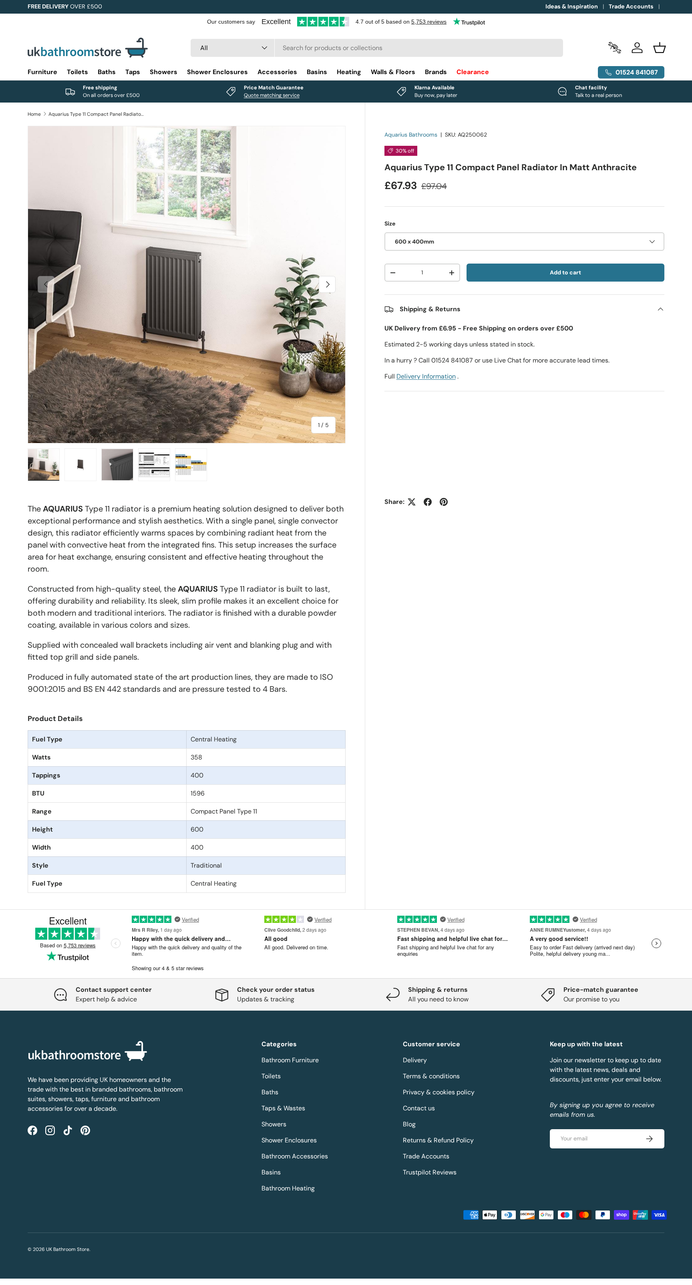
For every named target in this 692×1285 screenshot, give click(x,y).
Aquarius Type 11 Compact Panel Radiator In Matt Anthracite (96, 114)
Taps (132, 72)
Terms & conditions (431, 1076)
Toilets (77, 72)
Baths (107, 72)
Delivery (415, 1060)
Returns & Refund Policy (438, 1140)
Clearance (473, 72)
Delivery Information (426, 376)
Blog (409, 1124)
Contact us (419, 1108)
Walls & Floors (393, 72)
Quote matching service (272, 95)
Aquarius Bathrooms (410, 134)
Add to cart (565, 272)
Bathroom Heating (288, 1188)
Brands (436, 72)
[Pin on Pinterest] (444, 502)
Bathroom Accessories (295, 1156)
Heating (349, 72)
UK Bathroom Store (67, 1249)
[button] (659, 47)
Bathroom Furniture (290, 1060)
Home (34, 114)
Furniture (42, 72)
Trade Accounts (631, 6)
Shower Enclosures (217, 72)
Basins (317, 72)
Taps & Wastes (283, 1108)
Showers (163, 72)
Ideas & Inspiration (571, 6)
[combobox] (377, 48)
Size (389, 223)
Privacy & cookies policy (439, 1092)
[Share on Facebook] (428, 502)
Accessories (277, 72)
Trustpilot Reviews (430, 1172)
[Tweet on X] (412, 502)
